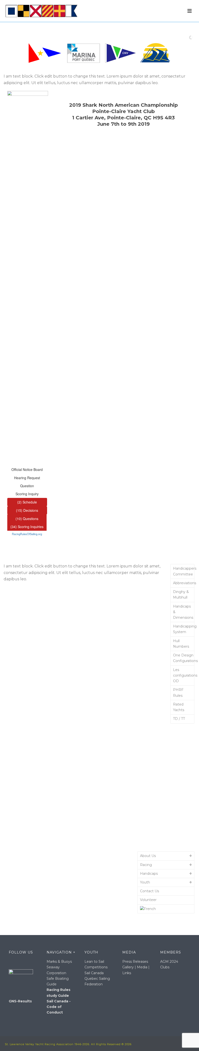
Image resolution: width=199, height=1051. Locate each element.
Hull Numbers (181, 644)
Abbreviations (184, 583)
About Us (148, 856)
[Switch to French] (148, 909)
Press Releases (135, 961)
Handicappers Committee (184, 571)
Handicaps (149, 873)
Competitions (96, 967)
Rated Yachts (178, 707)
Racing (146, 865)
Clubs (164, 967)
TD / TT (179, 718)
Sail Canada (94, 973)
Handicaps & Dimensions (183, 612)
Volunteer (148, 900)
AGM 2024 (169, 961)
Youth (145, 882)
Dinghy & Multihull (181, 595)
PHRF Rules (178, 693)
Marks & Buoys (59, 961)
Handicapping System (185, 629)
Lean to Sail (94, 961)
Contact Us (149, 891)
